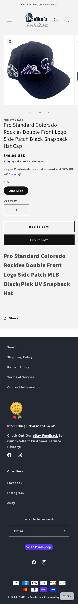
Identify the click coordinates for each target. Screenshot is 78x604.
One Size (16, 190)
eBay (11, 503)
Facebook (14, 483)
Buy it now (39, 240)
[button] (9, 20)
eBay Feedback (45, 435)
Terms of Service (20, 377)
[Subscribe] (63, 531)
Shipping (9, 161)
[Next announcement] (71, 5)
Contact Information (24, 387)
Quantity (10, 201)
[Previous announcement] (8, 5)
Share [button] (14, 318)
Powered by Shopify (57, 597)
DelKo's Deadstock (31, 597)
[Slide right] (48, 112)
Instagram (15, 493)
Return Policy (18, 367)
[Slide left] (30, 112)
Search (13, 347)
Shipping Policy (20, 357)
